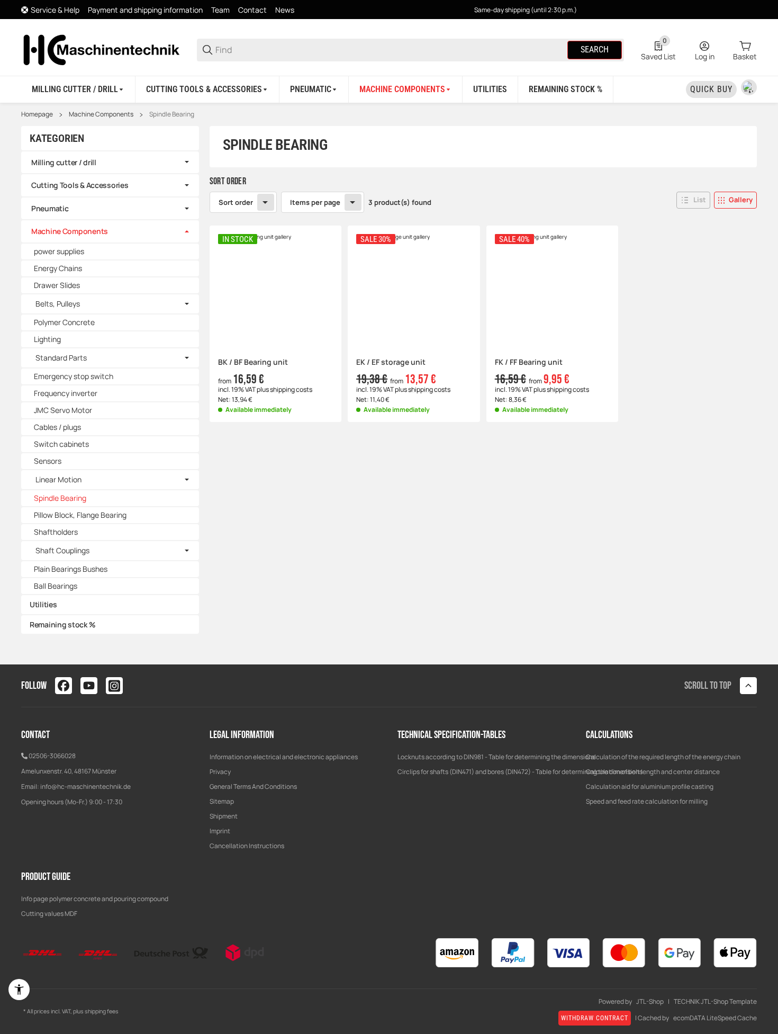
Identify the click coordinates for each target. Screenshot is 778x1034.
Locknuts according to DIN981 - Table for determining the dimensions (496, 756)
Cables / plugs (57, 427)
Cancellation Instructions (247, 845)
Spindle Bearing (171, 114)
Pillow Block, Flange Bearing (80, 515)
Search (595, 49)
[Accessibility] (19, 989)
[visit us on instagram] (114, 685)
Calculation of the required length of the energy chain (663, 756)
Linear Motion (58, 479)
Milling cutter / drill (63, 162)
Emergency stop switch (73, 376)
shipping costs (291, 389)
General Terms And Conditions (253, 786)
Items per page (315, 202)
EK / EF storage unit (391, 362)
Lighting (47, 339)
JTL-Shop (650, 1001)
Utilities (43, 604)
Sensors (47, 461)
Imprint (220, 830)
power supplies (59, 251)
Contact (252, 10)
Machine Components (101, 114)
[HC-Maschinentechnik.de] (100, 49)
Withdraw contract (594, 1018)
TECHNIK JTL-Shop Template (715, 1001)
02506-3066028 (52, 755)
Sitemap (222, 801)
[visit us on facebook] (63, 685)
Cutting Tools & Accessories (79, 185)
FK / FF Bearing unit (529, 362)
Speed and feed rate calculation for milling (647, 801)
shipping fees (102, 1011)
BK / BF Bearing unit (253, 362)
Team (220, 10)
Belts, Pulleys (57, 304)
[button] (693, 200)
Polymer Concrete (64, 322)
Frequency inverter (65, 393)
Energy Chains (58, 268)
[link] (110, 162)
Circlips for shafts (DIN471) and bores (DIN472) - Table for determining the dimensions (520, 771)
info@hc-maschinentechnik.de (85, 786)
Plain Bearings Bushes (70, 569)
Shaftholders (56, 532)
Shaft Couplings (62, 550)
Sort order (236, 202)
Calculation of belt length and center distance (653, 771)
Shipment (224, 816)
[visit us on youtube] (88, 685)
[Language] (749, 87)
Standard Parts (61, 358)
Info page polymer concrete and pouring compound (94, 898)
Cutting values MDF (49, 913)
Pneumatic (49, 208)
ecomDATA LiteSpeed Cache (715, 1018)
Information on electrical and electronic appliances (284, 756)
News (284, 10)
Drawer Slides (57, 285)
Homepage (37, 114)
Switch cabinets (61, 444)
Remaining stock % (62, 624)
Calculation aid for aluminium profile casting (649, 786)
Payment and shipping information (145, 10)
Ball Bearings (55, 586)
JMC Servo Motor (63, 410)
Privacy (220, 771)
